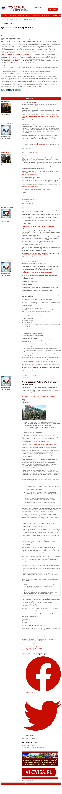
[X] (9, 90)
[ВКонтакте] (2, 90)
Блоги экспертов (23, 15)
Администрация (52, 7)
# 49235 (36, 124)
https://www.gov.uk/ (26, 312)
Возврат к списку (8, 23)
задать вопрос (53, 9)
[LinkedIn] (11, 90)
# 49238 (34, 261)
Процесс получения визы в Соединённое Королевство (16, 54)
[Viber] (16, 90)
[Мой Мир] (7, 90)
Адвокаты (45, 15)
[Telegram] (20, 90)
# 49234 (35, 102)
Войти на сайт (51, 4)
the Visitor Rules (30, 364)
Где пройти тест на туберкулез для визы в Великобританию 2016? (41, 143)
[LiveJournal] (13, 90)
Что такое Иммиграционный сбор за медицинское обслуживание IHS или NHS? (40, 116)
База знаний (36, 15)
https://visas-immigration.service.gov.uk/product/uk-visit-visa (37, 272)
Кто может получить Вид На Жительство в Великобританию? (40, 253)
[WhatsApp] (18, 90)
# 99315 (36, 375)
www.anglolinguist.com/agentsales (30, 174)
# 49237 (34, 208)
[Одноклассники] (4, 90)
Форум (12, 15)
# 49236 (36, 152)
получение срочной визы (40, 83)
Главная (5, 15)
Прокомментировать (31, 98)
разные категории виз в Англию (17, 60)
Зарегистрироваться (53, 5)
